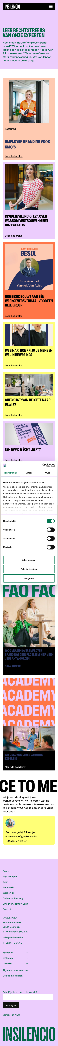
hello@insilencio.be (13, 937)
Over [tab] (47, 473)
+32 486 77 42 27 (16, 840)
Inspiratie (8, 887)
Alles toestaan (29, 560)
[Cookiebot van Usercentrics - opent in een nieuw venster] (42, 465)
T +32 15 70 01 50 (12, 942)
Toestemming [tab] (10, 473)
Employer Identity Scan (15, 903)
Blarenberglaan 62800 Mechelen (12, 924)
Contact (7, 909)
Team (5, 882)
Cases (6, 871)
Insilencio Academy (13, 898)
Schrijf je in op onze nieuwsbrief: (20, 992)
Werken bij (8, 892)
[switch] (51, 529)
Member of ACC (11, 1014)
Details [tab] (29, 473)
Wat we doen (10, 876)
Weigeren (29, 578)
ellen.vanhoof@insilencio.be (21, 836)
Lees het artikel (14, 155)
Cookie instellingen (13, 975)
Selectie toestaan (29, 569)
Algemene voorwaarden (15, 970)
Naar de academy (15, 766)
